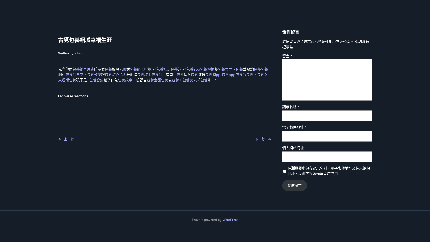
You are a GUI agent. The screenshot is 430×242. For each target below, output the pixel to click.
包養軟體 (94, 74)
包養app (193, 69)
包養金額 (154, 80)
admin (78, 53)
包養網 (156, 74)
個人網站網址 (293, 148)
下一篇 (260, 139)
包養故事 (144, 74)
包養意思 (225, 69)
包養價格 (207, 69)
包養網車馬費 (83, 69)
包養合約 (96, 80)
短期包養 (69, 80)
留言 (287, 56)
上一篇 (69, 139)
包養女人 (190, 80)
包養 (108, 69)
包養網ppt (213, 74)
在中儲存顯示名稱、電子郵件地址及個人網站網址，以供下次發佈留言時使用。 (329, 171)
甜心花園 (119, 74)
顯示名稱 (290, 107)
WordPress (230, 220)
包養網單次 (74, 74)
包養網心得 (139, 69)
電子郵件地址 (294, 127)
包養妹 (161, 69)
